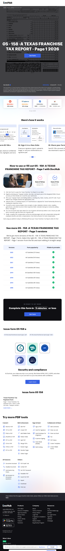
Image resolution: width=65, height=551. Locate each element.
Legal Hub (35, 515)
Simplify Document (11, 467)
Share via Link (54, 430)
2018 (11, 278)
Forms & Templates (23, 510)
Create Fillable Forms (54, 447)
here (7, 497)
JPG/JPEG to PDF (10, 437)
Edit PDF (23, 426)
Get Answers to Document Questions (10, 477)
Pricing (19, 517)
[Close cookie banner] (60, 546)
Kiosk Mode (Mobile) (38, 442)
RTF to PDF (9, 450)
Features (20, 521)
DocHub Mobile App (52, 510)
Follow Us (6, 515)
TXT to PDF (9, 430)
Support (34, 519)
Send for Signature (40, 430)
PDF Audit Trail (25, 463)
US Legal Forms (51, 515)
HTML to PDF (9, 447)
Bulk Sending (38, 447)
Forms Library (21, 519)
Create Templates (55, 443)
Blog (48, 508)
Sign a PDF (38, 426)
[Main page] (7, 3)
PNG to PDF (9, 433)
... (42, 547)
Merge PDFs (24, 443)
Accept (52, 547)
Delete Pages (24, 453)
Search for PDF (25, 477)
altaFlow (49, 519)
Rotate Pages (24, 447)
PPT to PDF (9, 440)
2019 (11, 273)
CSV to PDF (9, 443)
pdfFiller (49, 512)
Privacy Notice (36, 512)
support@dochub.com (8, 509)
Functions (20, 523)
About (34, 508)
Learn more (32, 382)
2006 (11, 288)
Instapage (50, 521)
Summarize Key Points (10, 471)
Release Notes (36, 521)
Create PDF (24, 430)
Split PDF (23, 440)
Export (22, 480)
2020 (11, 268)
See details (6, 85)
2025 (11, 252)
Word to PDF (9, 426)
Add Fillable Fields (25, 433)
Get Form (32, 56)
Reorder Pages (25, 450)
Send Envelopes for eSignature (40, 434)
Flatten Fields (24, 437)
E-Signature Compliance (39, 517)
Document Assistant (11, 463)
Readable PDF (24, 473)
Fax (51, 437)
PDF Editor (21, 508)
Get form (32, 314)
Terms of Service (37, 510)
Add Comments (54, 426)
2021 (11, 262)
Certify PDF (24, 467)
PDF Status (53, 440)
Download (23, 483)
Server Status (21, 515)
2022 (11, 257)
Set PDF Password (26, 470)
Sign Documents (22, 512)
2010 (11, 283)
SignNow (49, 517)
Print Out (23, 487)
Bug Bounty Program (38, 523)
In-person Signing (40, 438)
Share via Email (54, 433)
